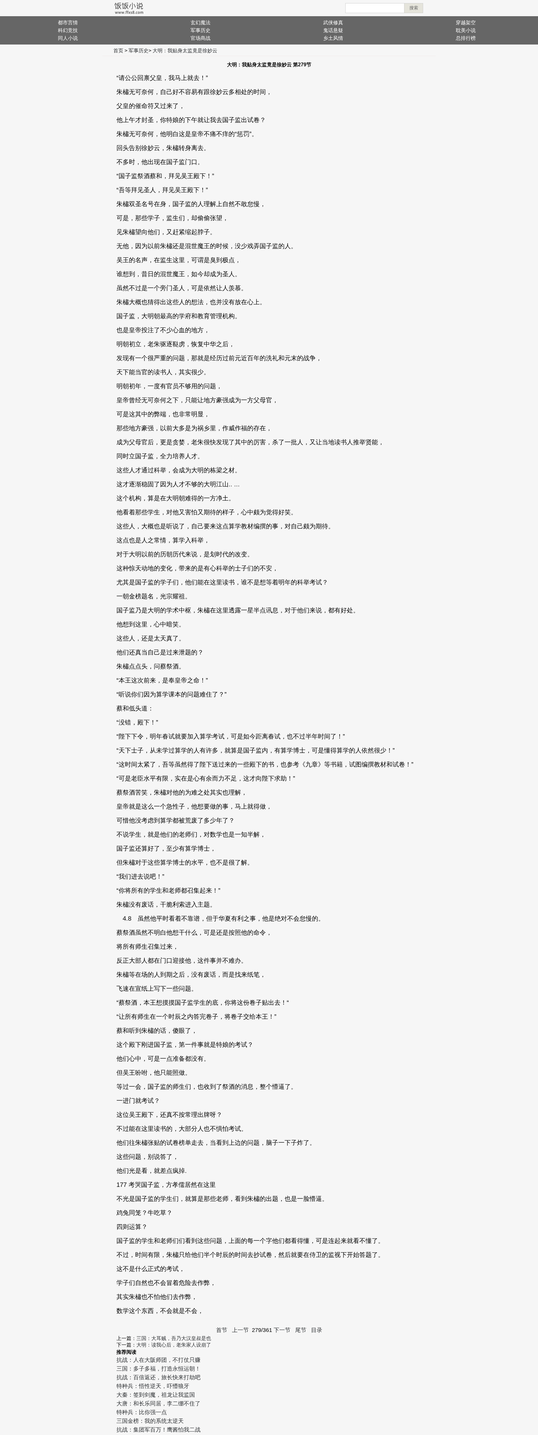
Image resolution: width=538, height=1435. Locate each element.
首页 (118, 50)
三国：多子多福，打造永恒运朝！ (158, 1369)
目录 (316, 1330)
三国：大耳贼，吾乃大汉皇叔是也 (173, 1338)
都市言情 (68, 22)
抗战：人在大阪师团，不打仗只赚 (158, 1360)
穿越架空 (466, 22)
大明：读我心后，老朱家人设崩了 (173, 1345)
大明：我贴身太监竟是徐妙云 (185, 50)
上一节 (240, 1330)
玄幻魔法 (200, 22)
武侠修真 (333, 22)
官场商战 (200, 38)
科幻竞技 (68, 30)
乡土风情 (333, 38)
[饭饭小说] (128, 8)
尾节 (300, 1330)
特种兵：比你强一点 (141, 1412)
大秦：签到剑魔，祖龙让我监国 (155, 1395)
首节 (221, 1330)
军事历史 (200, 30)
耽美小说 (466, 30)
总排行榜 (466, 38)
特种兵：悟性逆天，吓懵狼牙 (152, 1386)
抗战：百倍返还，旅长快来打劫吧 (158, 1377)
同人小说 (68, 38)
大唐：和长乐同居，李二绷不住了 (158, 1403)
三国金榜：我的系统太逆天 (150, 1421)
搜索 (413, 7)
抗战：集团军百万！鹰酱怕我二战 (158, 1430)
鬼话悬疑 (333, 30)
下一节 (282, 1330)
